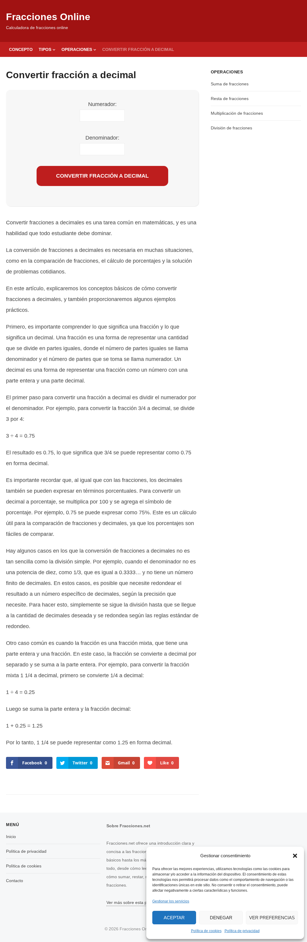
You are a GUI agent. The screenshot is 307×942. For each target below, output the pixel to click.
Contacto (14, 880)
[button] (295, 856)
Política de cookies (206, 931)
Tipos (45, 49)
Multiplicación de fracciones (237, 113)
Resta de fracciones (230, 98)
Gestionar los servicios (170, 901)
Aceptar (174, 917)
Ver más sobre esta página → (134, 902)
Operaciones (76, 49)
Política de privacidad (242, 931)
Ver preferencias (272, 917)
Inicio (11, 836)
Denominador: (102, 138)
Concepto (21, 49)
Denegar (221, 917)
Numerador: (102, 104)
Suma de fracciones (230, 83)
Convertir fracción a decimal (138, 49)
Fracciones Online (48, 16)
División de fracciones (231, 128)
